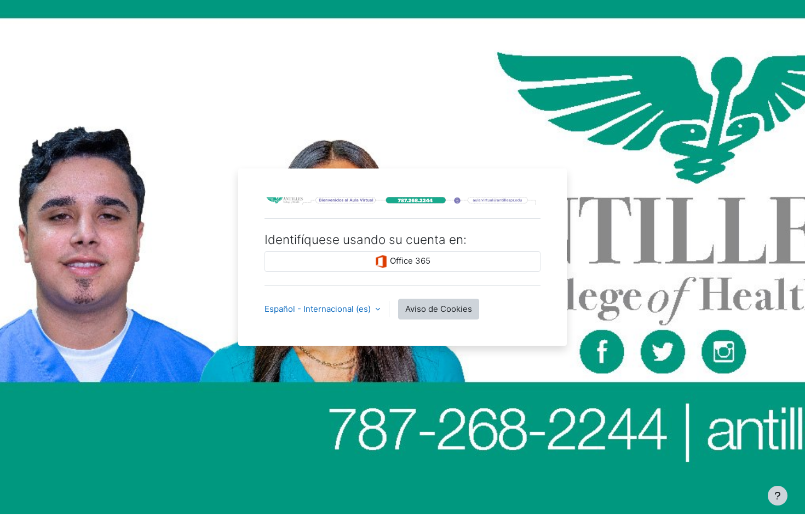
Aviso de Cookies (438, 309)
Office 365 (409, 260)
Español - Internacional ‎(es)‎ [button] (318, 309)
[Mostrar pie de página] (777, 495)
